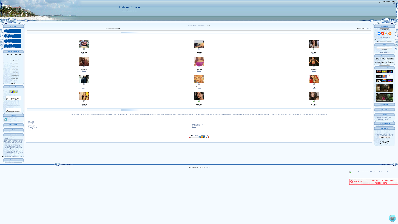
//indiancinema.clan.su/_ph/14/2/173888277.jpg (129, 114)
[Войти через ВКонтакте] (379, 33)
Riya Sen (13, 80)
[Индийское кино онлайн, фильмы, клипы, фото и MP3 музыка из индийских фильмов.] (13, 93)
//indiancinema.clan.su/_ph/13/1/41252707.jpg (82, 114)
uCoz (208, 167)
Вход (136, 10)
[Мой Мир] (204, 137)
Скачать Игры (8, 46)
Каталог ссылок (8, 41)
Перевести (384, 64)
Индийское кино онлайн (13, 104)
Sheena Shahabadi (13, 74)
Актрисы (203, 25)
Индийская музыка (9, 34)
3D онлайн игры (8, 44)
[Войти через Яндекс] (382, 33)
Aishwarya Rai (13, 68)
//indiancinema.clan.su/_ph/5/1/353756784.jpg (245, 114)
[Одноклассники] (202, 137)
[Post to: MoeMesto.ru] (5, 119)
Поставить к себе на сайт (384, 119)
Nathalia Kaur (13, 71)
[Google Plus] (208, 137)
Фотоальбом (7, 32)
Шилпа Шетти (13, 59)
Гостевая (6, 31)
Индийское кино (8, 36)
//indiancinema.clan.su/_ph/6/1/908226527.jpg (222, 114)
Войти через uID (384, 29)
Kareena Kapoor (13, 77)
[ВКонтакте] (200, 137)
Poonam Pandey (13, 65)
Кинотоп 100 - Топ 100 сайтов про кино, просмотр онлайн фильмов (13, 143)
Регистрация (130, 10)
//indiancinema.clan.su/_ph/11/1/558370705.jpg (153, 114)
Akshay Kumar (196, 125)
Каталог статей (8, 39)
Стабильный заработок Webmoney (13, 156)
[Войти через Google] (386, 33)
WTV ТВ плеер (8, 42)
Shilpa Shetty (31, 121)
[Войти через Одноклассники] (389, 33)
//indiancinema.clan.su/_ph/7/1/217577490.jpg (199, 114)
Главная (124, 10)
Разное (13, 57)
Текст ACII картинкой (9, 47)
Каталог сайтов (8, 37)
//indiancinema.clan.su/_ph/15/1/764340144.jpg (315, 114)
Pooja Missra (13, 62)
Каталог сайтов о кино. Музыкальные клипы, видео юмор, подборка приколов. (13, 154)
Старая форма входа (384, 37)
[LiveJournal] (206, 137)
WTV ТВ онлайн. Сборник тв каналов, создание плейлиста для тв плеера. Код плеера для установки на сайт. (13, 140)
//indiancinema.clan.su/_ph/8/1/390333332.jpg (292, 114)
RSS (394, 3)
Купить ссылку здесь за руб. (384, 117)
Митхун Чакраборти (197, 124)
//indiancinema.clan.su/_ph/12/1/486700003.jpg (105, 114)
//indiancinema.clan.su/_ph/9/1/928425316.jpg (269, 114)
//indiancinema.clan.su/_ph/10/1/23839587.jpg (176, 114)
